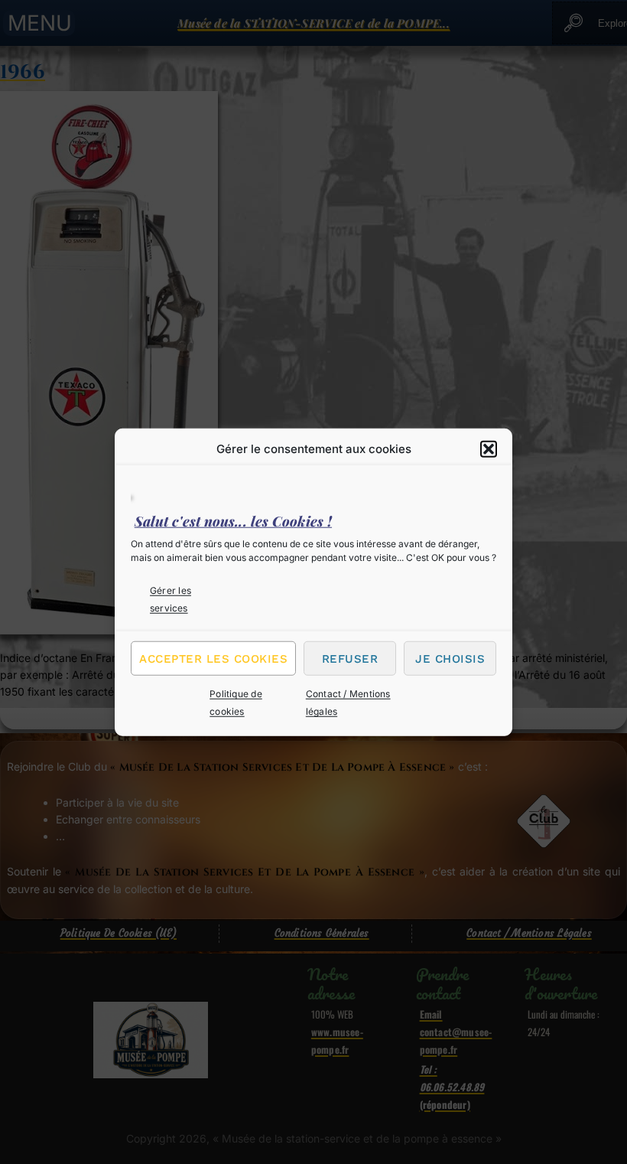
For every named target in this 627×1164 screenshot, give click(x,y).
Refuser (350, 659)
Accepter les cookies (213, 659)
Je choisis (450, 659)
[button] (488, 448)
